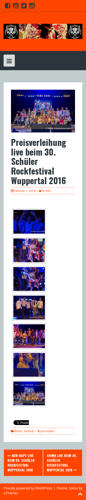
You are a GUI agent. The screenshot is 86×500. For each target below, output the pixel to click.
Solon (73, 488)
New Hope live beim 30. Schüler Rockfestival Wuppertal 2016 (21, 462)
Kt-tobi (46, 191)
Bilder (18, 431)
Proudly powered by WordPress (28, 488)
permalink (47, 431)
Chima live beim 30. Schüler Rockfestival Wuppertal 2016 (62, 462)
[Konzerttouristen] (43, 31)
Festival (29, 431)
